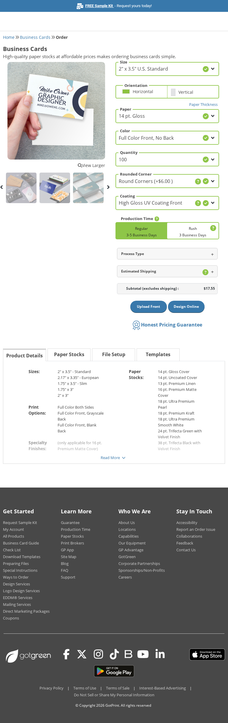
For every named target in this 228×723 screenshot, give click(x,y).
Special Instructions (20, 570)
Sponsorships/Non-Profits (141, 570)
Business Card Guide (21, 543)
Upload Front (148, 306)
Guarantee (70, 522)
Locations (127, 529)
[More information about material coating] (198, 203)
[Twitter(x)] (81, 654)
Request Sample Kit (20, 522)
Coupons (11, 618)
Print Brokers (72, 543)
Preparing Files (16, 563)
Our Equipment (132, 543)
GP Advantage (130, 549)
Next (108, 187)
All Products (13, 536)
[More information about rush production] (212, 228)
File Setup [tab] (113, 354)
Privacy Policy (51, 688)
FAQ (64, 570)
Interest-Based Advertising (162, 688)
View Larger (93, 165)
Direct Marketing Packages (26, 611)
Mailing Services (17, 604)
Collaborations (189, 536)
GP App (67, 549)
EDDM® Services (17, 597)
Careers (125, 577)
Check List (12, 549)
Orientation (136, 85)
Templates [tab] (158, 354)
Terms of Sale (117, 688)
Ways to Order (15, 577)
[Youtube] (143, 654)
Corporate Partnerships (139, 563)
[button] (143, 94)
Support (68, 577)
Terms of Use (84, 688)
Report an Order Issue (195, 529)
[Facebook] (66, 654)
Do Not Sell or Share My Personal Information (114, 694)
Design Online (186, 306)
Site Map (68, 556)
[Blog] (128, 653)
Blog (65, 563)
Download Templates (21, 556)
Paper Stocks (72, 536)
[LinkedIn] (160, 654)
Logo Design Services (21, 590)
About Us (126, 522)
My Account (13, 529)
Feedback (184, 543)
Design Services (16, 584)
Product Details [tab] (24, 355)
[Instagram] (98, 654)
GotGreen (127, 556)
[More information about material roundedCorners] (198, 181)
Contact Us (186, 549)
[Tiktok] (114, 654)
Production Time (75, 529)
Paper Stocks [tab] (69, 354)
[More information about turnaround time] (157, 219)
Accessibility (186, 522)
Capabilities (128, 536)
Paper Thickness (203, 104)
